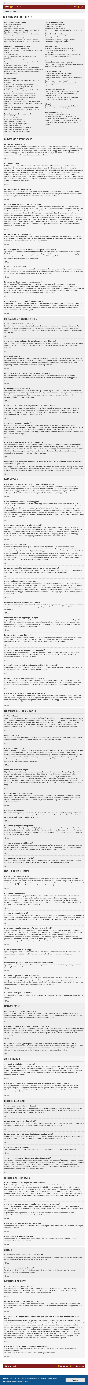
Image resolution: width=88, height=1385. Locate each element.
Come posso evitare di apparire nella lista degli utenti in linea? (23, 51)
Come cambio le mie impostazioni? (17, 48)
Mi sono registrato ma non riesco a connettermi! (21, 30)
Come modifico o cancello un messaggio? (19, 84)
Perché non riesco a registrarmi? (15, 28)
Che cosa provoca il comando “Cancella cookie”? (22, 42)
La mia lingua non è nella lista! (15, 60)
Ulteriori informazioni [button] (19, 1381)
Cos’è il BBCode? (10, 116)
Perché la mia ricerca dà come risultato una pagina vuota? (63, 78)
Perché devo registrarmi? (13, 24)
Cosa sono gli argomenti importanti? (17, 128)
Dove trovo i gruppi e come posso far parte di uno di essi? (63, 31)
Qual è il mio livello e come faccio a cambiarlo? (21, 68)
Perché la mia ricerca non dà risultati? (58, 75)
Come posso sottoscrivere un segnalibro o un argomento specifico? (61, 94)
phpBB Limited (66, 1288)
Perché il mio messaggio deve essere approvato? (22, 107)
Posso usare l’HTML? (11, 118)
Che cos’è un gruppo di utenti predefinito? (60, 40)
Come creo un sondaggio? (14, 88)
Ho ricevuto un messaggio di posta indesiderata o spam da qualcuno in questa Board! (63, 55)
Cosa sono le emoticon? (13, 120)
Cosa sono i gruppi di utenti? (55, 28)
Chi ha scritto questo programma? (57, 115)
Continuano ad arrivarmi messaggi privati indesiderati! (60, 51)
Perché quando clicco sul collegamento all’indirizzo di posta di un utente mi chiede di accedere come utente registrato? (23, 72)
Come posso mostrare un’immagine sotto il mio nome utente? (23, 63)
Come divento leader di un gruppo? (57, 34)
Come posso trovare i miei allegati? (57, 108)
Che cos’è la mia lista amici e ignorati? (59, 63)
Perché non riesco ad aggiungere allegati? (19, 98)
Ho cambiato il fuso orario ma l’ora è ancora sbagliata (20, 57)
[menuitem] (6, 7)
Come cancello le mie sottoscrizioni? (58, 99)
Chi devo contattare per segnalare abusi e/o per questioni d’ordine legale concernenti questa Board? (63, 119)
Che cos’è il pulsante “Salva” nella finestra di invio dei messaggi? (23, 104)
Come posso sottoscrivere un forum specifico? (61, 97)
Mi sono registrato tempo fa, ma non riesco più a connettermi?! (21, 35)
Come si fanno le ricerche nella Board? (59, 73)
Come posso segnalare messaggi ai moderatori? (22, 101)
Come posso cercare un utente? (56, 81)
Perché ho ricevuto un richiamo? (15, 100)
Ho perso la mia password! (14, 38)
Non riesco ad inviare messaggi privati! (59, 48)
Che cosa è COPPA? (11, 26)
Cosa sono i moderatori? (54, 26)
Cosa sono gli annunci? (13, 126)
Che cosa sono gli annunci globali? (17, 124)
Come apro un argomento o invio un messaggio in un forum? (22, 81)
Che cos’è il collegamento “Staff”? (57, 42)
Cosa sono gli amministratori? (56, 24)
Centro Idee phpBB (31, 1306)
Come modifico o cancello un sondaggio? (19, 94)
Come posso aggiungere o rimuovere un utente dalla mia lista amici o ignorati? (64, 66)
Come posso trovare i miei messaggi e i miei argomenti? (61, 84)
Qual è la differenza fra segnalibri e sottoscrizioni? (62, 91)
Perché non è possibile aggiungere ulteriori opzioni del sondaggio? (23, 91)
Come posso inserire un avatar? (15, 66)
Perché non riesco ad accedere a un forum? (20, 96)
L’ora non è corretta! (11, 54)
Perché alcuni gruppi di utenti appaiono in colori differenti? (62, 37)
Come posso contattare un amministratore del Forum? (61, 123)
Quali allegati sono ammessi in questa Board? (61, 106)
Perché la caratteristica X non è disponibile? (60, 116)
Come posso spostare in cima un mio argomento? (22, 109)
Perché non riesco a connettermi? (16, 32)
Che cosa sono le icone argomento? (17, 131)
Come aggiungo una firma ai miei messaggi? (21, 86)
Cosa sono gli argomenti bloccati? (16, 129)
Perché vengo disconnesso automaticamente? (21, 40)
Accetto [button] (75, 1380)
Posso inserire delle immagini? (15, 122)
